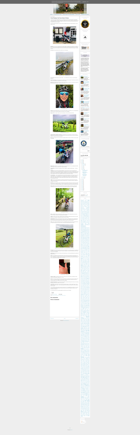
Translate (86, 195)
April (82, 168)
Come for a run (83, 249)
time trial (84, 389)
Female (86, 274)
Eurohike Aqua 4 (84, 271)
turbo (87, 398)
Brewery (81, 238)
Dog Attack (88, 262)
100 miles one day (83, 213)
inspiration (82, 294)
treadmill (86, 395)
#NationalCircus (86, 206)
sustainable (87, 381)
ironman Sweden (85, 295)
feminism (82, 275)
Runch (88, 353)
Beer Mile (88, 231)
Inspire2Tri (84, 294)
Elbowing (82, 267)
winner (85, 409)
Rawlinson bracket (83, 346)
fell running (83, 274)
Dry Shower (88, 265)
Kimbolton (88, 298)
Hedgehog (82, 286)
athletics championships (87, 227)
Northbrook (82, 328)
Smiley (87, 370)
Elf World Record (86, 267)
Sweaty (88, 382)
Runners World (87, 355)
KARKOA (82, 298)
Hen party (87, 286)
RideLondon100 (82, 349)
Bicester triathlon (87, 232)
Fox (83, 276)
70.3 (85, 218)
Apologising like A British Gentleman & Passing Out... (85, 173)
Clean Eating (84, 247)
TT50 (85, 398)
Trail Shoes (86, 392)
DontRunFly (86, 263)
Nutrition (85, 328)
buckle (88, 239)
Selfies (88, 366)
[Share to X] (60, 294)
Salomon (82, 364)
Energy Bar (88, 269)
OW (84, 331)
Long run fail (87, 306)
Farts (84, 273)
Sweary (83, 382)
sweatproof (86, 382)
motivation (88, 323)
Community (82, 250)
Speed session (87, 373)
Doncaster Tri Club (83, 263)
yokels (88, 414)
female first (88, 274)
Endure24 (85, 269)
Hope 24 (82, 289)
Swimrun (82, 384)
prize (81, 341)
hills (81, 288)
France (85, 276)
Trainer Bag (82, 393)
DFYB (82, 261)
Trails (88, 392)
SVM (88, 381)
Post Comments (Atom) (66, 320)
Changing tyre (84, 244)
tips (87, 389)
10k (87, 213)
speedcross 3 (83, 374)
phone (81, 336)
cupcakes (88, 256)
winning (87, 409)
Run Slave (83, 353)
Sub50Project (84, 380)
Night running (84, 326)
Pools (83, 339)
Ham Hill (82, 284)
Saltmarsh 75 (87, 364)
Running (82, 357)
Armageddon (82, 223)
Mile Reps (88, 320)
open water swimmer (83, 330)
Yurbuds (86, 415)
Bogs (83, 235)
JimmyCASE (84, 297)
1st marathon (83, 214)
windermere (88, 408)
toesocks (86, 390)
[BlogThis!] (59, 294)
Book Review (87, 235)
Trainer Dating (85, 393)
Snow (83, 371)
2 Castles (86, 214)
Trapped (84, 395)
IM (84, 291)
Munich (85, 324)
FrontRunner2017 (86, 277)
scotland (81, 366)
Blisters (83, 234)
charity (87, 244)
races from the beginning (68, 14)
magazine (85, 309)
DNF (88, 261)
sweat (84, 382)
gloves (82, 279)
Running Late (87, 358)
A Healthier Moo (83, 219)
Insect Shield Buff (84, 293)
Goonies (81, 280)
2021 (82, 180)
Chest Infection (85, 246)
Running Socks (87, 360)
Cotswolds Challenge (83, 252)
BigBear (86, 233)
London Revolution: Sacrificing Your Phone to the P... (84, 175)
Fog (82, 276)
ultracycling (88, 401)
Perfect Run (82, 335)
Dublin (81, 266)
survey (84, 381)
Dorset (86, 264)
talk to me (77, 14)
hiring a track (88, 288)
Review (82, 348)
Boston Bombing (82, 236)
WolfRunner (82, 411)
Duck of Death (84, 266)
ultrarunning (86, 402)
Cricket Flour (83, 255)
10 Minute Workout (85, 211)
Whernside (88, 407)
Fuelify (88, 277)
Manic (81, 311)
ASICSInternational (83, 227)
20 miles (83, 215)
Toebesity (82, 390)
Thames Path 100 (83, 386)
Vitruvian (88, 403)
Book (85, 235)
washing (87, 405)
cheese (87, 245)
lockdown (85, 305)
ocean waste (84, 329)
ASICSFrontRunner (87, 224)
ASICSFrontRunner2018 (83, 225)
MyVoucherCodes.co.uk (83, 325)
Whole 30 (82, 408)
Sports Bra (84, 376)
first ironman (87, 275)
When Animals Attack (84, 407)
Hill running (88, 287)
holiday (60, 295)
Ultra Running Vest (83, 401)
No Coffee (88, 327)
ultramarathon (82, 402)
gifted (87, 278)
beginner (82, 232)
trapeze (81, 395)
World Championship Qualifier (86, 412)
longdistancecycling (87, 307)
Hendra (88, 286)
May (82, 167)
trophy (83, 398)
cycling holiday (56, 295)
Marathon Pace (85, 313)
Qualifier (87, 343)
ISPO (85, 296)
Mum (83, 324)
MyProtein (88, 324)
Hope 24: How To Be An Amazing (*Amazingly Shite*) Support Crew (86, 102)
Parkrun (86, 333)
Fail (84, 272)
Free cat (83, 277)
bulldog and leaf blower (83, 240)
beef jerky (86, 231)
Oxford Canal (87, 331)
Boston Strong (84, 237)
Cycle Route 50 (87, 257)
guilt (82, 282)
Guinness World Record (86, 282)
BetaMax (85, 232)
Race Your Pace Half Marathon (84, 345)
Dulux (87, 266)
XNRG (84, 414)
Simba (87, 368)
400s (86, 217)
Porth (86, 339)
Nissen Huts (85, 327)
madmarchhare (82, 309)
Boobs (84, 235)
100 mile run (88, 212)
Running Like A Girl (83, 359)
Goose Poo (84, 280)
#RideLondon (82, 207)
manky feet (83, 311)
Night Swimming (87, 326)
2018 (82, 183)
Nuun (86, 328)
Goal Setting (84, 279)
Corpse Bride (85, 251)
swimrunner (84, 384)
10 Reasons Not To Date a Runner (86, 76)
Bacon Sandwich (86, 229)
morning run (85, 323)
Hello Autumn (84, 286)
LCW (81, 301)
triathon (84, 397)
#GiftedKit (88, 204)
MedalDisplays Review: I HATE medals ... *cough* (86, 113)
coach (87, 248)
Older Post (77, 318)
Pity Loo (84, 337)
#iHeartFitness (82, 206)
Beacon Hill (84, 231)
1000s (86, 213)
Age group (87, 221)
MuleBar (81, 324)
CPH (81, 255)
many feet (88, 311)
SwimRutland (88, 384)
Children (88, 246)
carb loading (83, 242)
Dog (86, 262)
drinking (82, 265)
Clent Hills (87, 247)
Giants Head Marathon (84, 278)
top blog (88, 390)
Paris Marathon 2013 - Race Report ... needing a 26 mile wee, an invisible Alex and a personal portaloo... (86, 89)
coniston (84, 250)
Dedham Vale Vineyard (83, 260)
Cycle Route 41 (83, 257)
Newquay (82, 326)
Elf (83, 267)
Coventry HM (83, 253)
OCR (86, 329)
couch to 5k (87, 252)
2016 (82, 185)
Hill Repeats (85, 287)
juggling (87, 297)
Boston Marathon (86, 236)
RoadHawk (85, 350)
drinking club (84, 265)
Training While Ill (83, 394)
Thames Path (87, 385)
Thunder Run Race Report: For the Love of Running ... (86, 125)
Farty (85, 273)
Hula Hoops (88, 290)
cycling (53, 295)
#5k (85, 200)
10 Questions (88, 211)
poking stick (88, 338)
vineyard (86, 403)
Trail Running (83, 392)
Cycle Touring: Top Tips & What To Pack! (85, 170)
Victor (83, 403)
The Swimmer (86, 388)
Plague (86, 337)
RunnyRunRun (87, 362)
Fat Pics (88, 273)
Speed (84, 373)
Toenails (84, 390)
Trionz (88, 397)
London (87, 305)
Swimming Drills (87, 383)
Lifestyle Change (82, 303)
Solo (86, 372)
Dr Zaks (88, 264)
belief (83, 232)
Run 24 (85, 352)
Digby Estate (86, 261)
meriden (83, 319)
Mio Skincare (82, 322)
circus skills (82, 247)
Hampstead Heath (85, 284)
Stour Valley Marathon (85, 378)
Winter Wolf (82, 410)
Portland (88, 339)
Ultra (88, 399)
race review (85, 344)
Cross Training (85, 256)
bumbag (86, 240)
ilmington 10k (82, 291)
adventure (82, 221)
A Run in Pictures (87, 219)
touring (65, 295)
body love (86, 234)
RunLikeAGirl (82, 354)
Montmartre (82, 323)
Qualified (85, 343)
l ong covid (88, 299)
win (86, 408)
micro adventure (86, 319)
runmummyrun (85, 354)
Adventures (84, 221)
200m (84, 215)
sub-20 (81, 380)
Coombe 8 (86, 250)
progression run (84, 341)
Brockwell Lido (86, 239)
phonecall (83, 336)
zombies (88, 415)
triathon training (86, 397)
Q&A (83, 343)
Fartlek (83, 273)
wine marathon (82, 409)
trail (85, 391)
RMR (82, 350)
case (88, 242)
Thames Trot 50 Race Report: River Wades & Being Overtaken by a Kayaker (86, 82)
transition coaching (87, 394)
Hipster (85, 288)
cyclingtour (88, 258)
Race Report (82, 344)
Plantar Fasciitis (83, 338)
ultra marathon (82, 400)
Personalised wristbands (86, 335)
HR (86, 290)
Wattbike (88, 405)
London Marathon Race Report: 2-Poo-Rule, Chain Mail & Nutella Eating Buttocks (86, 95)
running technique (83, 361)
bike (87, 233)
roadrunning (88, 350)
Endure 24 (82, 269)
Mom (86, 322)
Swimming (84, 383)
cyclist (58, 295)
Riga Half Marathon (86, 349)
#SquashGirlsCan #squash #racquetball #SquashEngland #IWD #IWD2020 (85, 209)
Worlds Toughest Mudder (84, 413)
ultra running (87, 400)
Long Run (85, 306)
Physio (85, 336)
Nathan (86, 325)
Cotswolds (88, 251)
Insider (88, 293)
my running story (58, 14)
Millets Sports (82, 321)
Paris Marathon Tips (83, 333)
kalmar (88, 297)
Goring (86, 280)
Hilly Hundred (83, 288)
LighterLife (86, 303)
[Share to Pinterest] (61, 294)
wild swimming (84, 408)
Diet (83, 261)
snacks (88, 370)
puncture (82, 343)
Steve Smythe (85, 377)
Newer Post (52, 318)
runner (88, 354)
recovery (86, 347)
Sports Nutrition (87, 376)
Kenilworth (86, 298)
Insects (87, 293)
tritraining (82, 398)
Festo (83, 275)
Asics (85, 223)
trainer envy (88, 393)
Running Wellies (87, 361)
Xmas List (82, 414)
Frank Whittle (87, 276)
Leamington (85, 301)
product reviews (85, 14)
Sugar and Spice (88, 380)
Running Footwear (83, 358)
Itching (87, 296)
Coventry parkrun (87, 253)
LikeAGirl (88, 303)
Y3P (85, 414)
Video (84, 403)
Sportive (82, 376)
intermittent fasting (87, 294)
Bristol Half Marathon (85, 238)
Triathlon (82, 396)
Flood (81, 276)
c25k (88, 240)
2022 (82, 179)
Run (83, 352)
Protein (87, 341)
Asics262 (82, 224)
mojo (84, 322)
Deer (86, 260)
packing (62, 295)
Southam (88, 372)
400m (85, 217)
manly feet (86, 311)
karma (83, 298)
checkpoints (84, 245)
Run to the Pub (86, 353)
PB (87, 334)
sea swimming (84, 366)
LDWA (82, 301)
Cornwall (82, 251)
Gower (87, 280)
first (84, 275)
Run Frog (87, 352)
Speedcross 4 (87, 374)
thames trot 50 (86, 386)
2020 (82, 181)
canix (81, 242)
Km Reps (83, 299)
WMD (85, 410)
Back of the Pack (83, 229)
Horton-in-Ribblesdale (85, 289)
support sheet (82, 381)
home (51, 14)
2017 (82, 184)
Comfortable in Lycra (87, 249)
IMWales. (86, 291)
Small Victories (85, 369)
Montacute (88, 322)
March (83, 169)
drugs (86, 265)
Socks (81, 372)
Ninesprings (82, 327)
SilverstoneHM (84, 368)
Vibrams (81, 403)
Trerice (88, 395)
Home (64, 318)
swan (81, 382)
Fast (87, 273)
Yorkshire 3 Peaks (83, 415)
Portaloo (85, 339)
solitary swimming (84, 372)
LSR (83, 308)
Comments (83, 422)
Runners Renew (83, 355)
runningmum (84, 362)
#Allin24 (88, 200)
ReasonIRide (86, 346)
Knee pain (86, 299)
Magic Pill (88, 309)
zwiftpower (82, 416)
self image (87, 366)
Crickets (86, 255)
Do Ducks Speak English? (83, 262)
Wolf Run (88, 410)
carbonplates (86, 242)
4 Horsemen (83, 217)
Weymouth (82, 406)
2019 (82, 182)
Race (88, 343)
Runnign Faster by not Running (85, 356)
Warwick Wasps (84, 405)
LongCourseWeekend (83, 307)
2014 (87, 215)
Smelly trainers (84, 370)
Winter (88, 409)
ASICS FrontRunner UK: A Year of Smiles (86, 130)
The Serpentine (83, 388)
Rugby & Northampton (85, 351)
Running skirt (84, 360)
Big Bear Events (83, 233)
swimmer (82, 383)
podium (86, 338)
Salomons (84, 364)
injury (85, 292)
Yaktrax (87, 414)
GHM (81, 278)
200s (86, 215)
